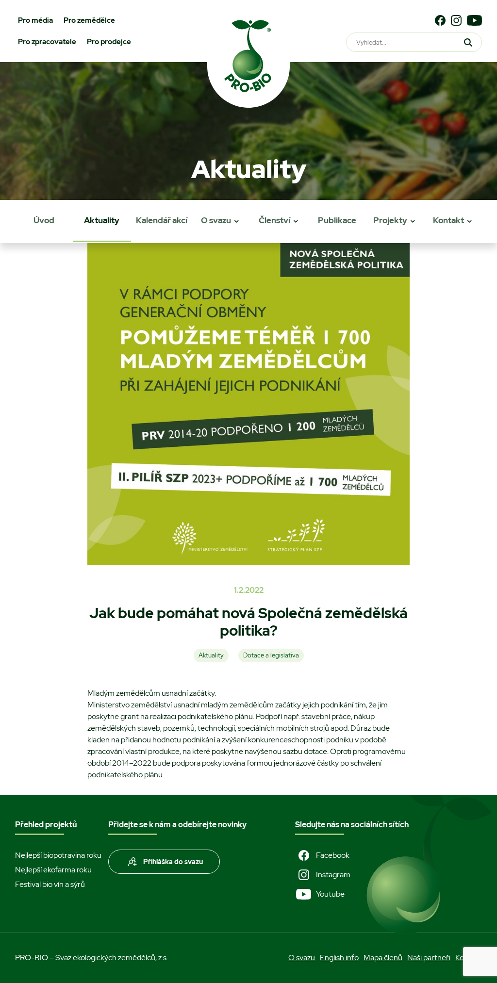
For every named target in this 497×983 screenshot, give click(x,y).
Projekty (390, 220)
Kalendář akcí (161, 220)
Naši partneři (428, 957)
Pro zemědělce (89, 20)
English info (339, 957)
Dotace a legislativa (271, 655)
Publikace (337, 220)
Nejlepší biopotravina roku (58, 855)
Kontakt (448, 220)
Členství (274, 220)
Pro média (35, 20)
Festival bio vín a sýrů (50, 884)
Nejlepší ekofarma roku (53, 870)
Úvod (43, 220)
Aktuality (101, 220)
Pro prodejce (109, 42)
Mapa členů (383, 957)
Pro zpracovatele (47, 42)
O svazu (216, 220)
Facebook (332, 855)
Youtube (330, 894)
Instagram (333, 874)
